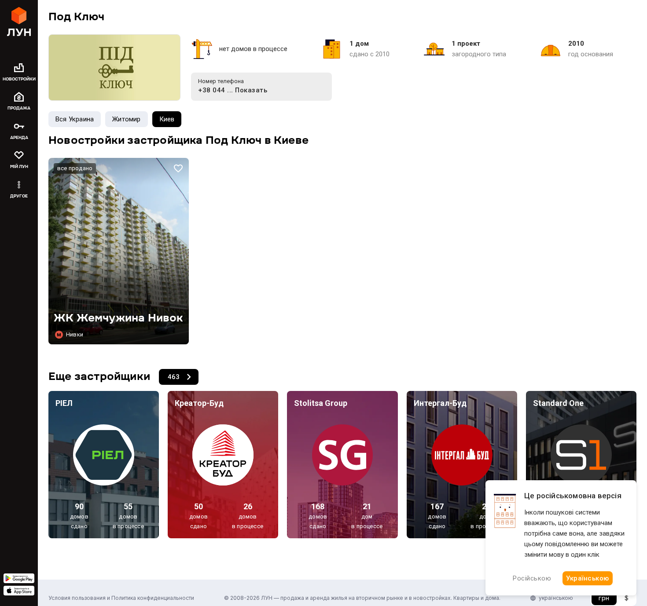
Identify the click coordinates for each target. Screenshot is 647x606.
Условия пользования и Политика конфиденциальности (121, 598)
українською (556, 598)
